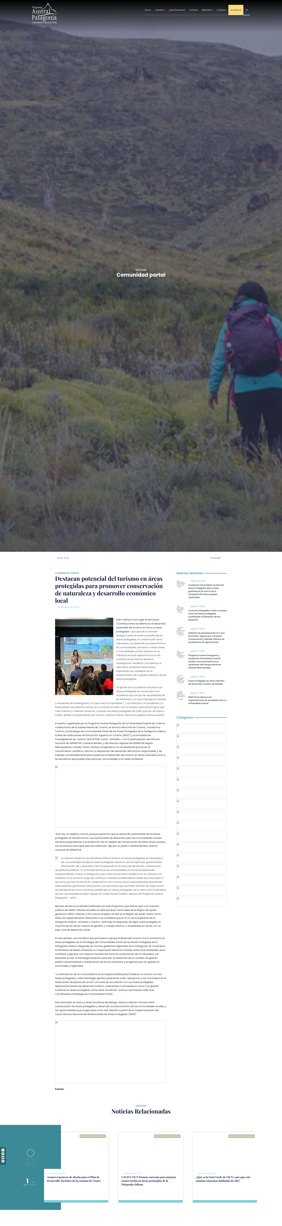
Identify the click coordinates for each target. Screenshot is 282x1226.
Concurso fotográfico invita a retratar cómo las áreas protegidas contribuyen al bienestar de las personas (207, 615)
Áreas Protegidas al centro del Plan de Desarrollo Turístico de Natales (206, 682)
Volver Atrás (62, 557)
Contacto (221, 9)
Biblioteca (207, 9)
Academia (236, 9)
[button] (30, 1152)
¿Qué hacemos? (177, 9)
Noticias (194, 9)
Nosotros (159, 9)
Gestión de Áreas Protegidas (92, 1136)
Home (148, 9)
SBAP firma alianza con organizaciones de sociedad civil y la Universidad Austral (207, 700)
